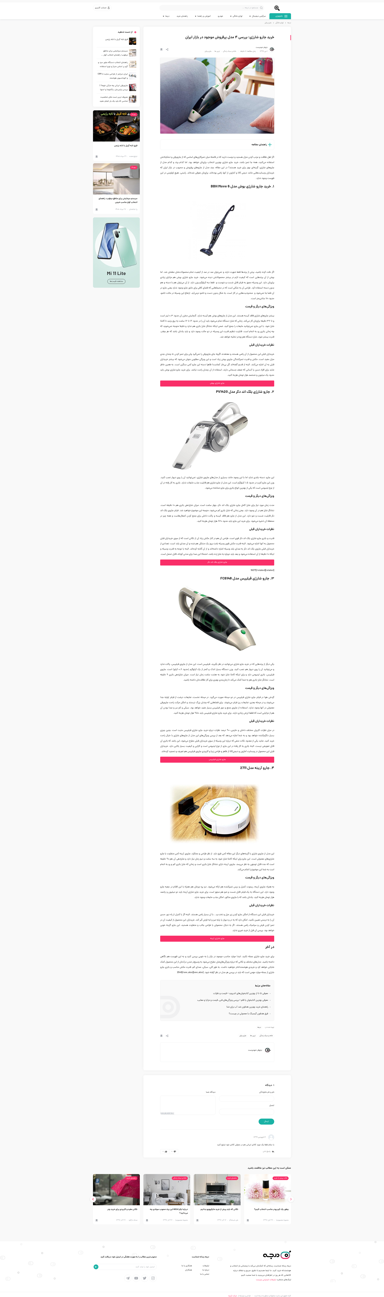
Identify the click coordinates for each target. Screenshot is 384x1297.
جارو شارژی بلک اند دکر (217, 562)
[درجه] (280, 8)
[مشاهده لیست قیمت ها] (116, 252)
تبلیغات (206, 1265)
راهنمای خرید (182, 16)
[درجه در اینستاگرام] (153, 1278)
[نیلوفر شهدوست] (271, 49)
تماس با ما (204, 1274)
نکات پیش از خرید (280, 1178)
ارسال (266, 1121)
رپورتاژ (133, 114)
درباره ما (205, 1270)
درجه (289, 23)
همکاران (188, 1270)
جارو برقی (268, 23)
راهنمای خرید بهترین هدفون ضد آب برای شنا (247, 1007)
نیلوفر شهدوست (262, 47)
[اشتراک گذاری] (167, 49)
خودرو (220, 16)
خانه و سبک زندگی (229, 51)
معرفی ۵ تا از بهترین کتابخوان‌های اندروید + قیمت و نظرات (240, 993)
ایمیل (271, 1105)
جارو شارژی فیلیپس (217, 759)
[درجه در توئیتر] (144, 1278)
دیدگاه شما (210, 1092)
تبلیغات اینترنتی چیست (266, 1279)
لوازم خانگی (279, 23)
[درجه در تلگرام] (127, 1278)
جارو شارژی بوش (217, 383)
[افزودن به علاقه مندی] (161, 49)
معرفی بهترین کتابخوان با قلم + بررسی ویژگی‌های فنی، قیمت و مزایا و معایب (232, 1000)
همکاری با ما (187, 1265)
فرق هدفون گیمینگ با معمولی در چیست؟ (248, 1014)
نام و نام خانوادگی (266, 1092)
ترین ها (217, 51)
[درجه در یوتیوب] (136, 1278)
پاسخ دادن (267, 1151)
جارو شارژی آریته (217, 938)
